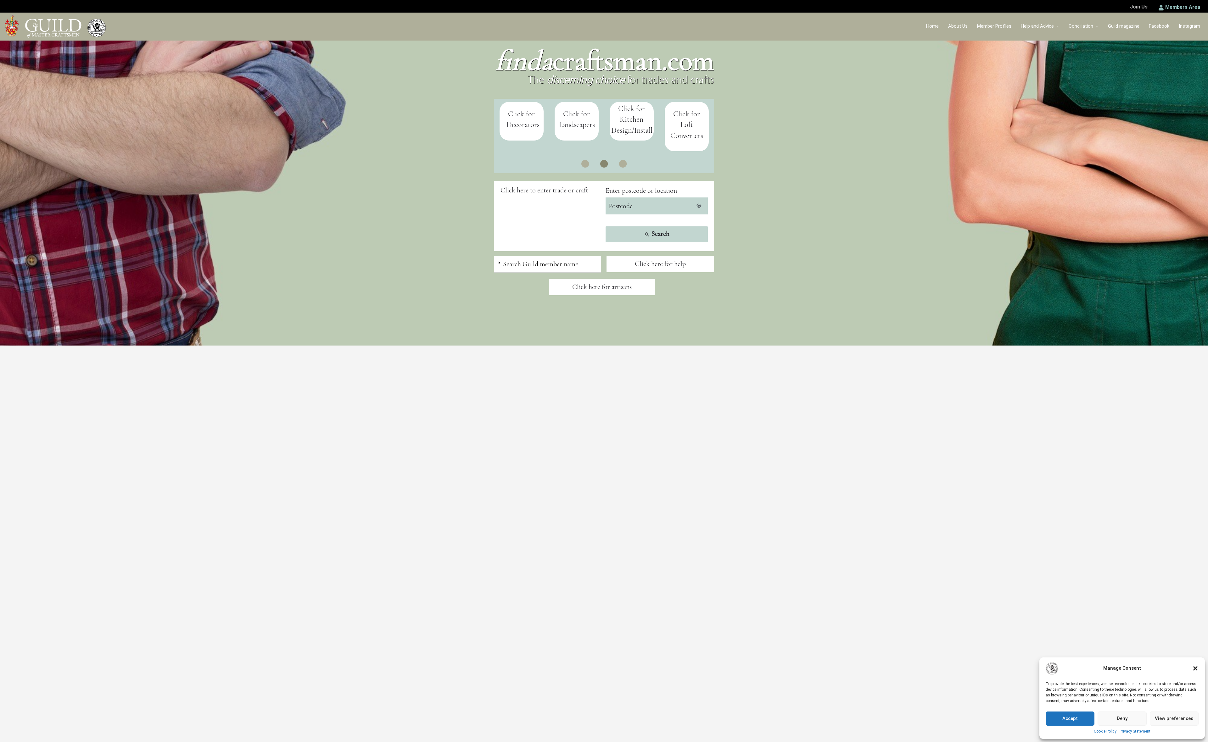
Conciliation (1081, 26)
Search (656, 234)
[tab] (547, 264)
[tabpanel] (686, 121)
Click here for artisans (602, 287)
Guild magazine (1123, 26)
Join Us (1139, 7)
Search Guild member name (540, 264)
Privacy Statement (1135, 731)
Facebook (1159, 26)
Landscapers (522, 124)
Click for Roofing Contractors (687, 119)
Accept (1070, 718)
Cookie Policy (1105, 731)
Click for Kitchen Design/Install (576, 119)
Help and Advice (1037, 26)
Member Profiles (994, 26)
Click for (521, 114)
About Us (958, 26)
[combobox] (551, 190)
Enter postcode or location (641, 190)
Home (932, 26)
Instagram (1189, 26)
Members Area (1182, 7)
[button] (1195, 668)
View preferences (1174, 718)
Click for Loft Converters (631, 124)
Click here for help (660, 264)
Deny (1122, 718)
